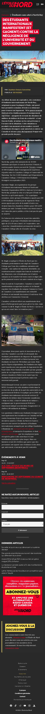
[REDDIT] (20, 705)
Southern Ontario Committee (19, 90)
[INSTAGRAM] (29, 705)
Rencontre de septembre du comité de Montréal (22, 477)
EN (42, 4)
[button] (37, 4)
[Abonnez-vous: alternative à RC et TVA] (22, 595)
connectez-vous (12, 648)
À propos (22, 690)
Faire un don (22, 683)
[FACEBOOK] (11, 705)
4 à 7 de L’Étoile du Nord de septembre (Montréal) (17, 466)
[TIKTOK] (15, 705)
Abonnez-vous (19, 637)
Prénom (4, 503)
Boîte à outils (22, 663)
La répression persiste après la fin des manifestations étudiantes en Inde (22, 566)
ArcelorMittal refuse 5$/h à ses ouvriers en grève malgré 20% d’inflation (20, 560)
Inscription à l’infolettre (22, 686)
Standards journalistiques (22, 700)
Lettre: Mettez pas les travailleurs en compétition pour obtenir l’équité (22, 572)
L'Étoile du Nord (26, 710)
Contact (22, 696)
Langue (4, 520)
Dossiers (22, 667)
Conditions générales (22, 693)
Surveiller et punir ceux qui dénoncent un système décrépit (21, 548)
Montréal (6, 429)
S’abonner (22, 674)
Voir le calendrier (8, 483)
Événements (22, 670)
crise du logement (24, 131)
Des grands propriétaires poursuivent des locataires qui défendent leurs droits (21, 554)
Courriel (5, 512)
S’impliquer (22, 680)
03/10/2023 (17, 93)
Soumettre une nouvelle (22, 677)
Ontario (5, 15)
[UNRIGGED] (34, 705)
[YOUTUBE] (24, 705)
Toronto (32, 167)
